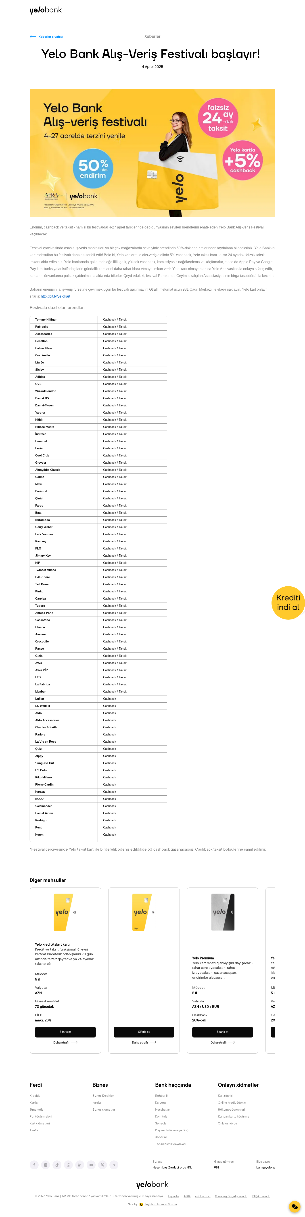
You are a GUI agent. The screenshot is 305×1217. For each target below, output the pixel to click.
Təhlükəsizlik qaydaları (170, 1144)
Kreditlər (36, 1096)
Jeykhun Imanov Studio (160, 1204)
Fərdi (36, 1085)
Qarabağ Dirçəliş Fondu (231, 1196)
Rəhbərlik (161, 1096)
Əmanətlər (37, 1110)
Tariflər (35, 1130)
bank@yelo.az (265, 1168)
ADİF (187, 1196)
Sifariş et (65, 1032)
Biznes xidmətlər (103, 1110)
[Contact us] (295, 1207)
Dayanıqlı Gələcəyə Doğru (173, 1130)
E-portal (173, 1196)
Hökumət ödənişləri (231, 1110)
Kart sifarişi (225, 1096)
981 (216, 1168)
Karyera (160, 1103)
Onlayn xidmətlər (238, 1085)
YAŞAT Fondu (261, 1196)
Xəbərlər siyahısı (51, 37)
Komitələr (162, 1117)
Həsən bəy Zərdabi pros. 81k (172, 1168)
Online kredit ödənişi (232, 1103)
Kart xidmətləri (40, 1124)
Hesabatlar (162, 1110)
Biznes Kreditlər (103, 1096)
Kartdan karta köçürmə (233, 1117)
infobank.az (203, 1196)
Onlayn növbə (227, 1124)
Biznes (100, 1085)
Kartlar (34, 1103)
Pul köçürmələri (41, 1117)
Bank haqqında (173, 1085)
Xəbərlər (161, 1137)
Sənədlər (161, 1124)
